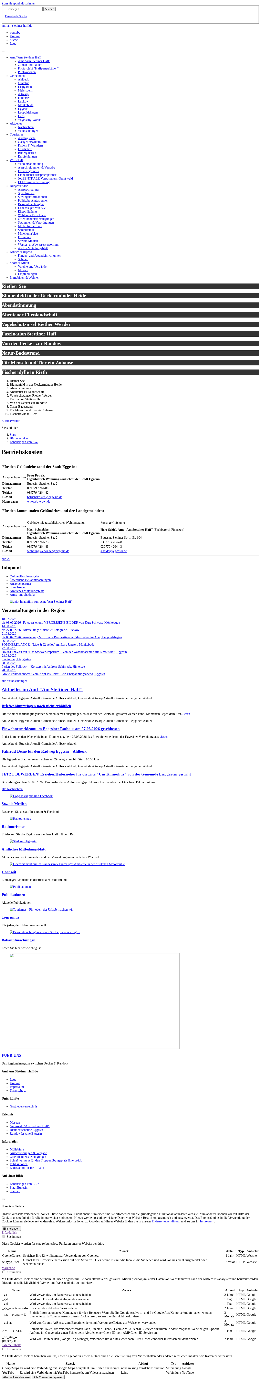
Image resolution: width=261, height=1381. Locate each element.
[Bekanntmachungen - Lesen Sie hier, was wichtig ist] (45, 932)
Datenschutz (18, 1090)
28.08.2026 (9, 655)
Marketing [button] (8, 1268)
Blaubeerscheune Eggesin (26, 1130)
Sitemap (15, 1191)
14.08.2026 (9, 626)
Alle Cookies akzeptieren (48, 1377)
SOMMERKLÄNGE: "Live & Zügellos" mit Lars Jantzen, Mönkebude (48, 644)
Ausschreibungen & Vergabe (28, 1153)
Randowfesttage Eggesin (26, 1133)
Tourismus (10, 917)
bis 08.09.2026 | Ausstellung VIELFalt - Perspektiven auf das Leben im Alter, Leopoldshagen (62, 637)
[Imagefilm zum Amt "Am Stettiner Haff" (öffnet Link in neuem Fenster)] (41, 601)
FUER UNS (11, 1055)
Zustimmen (14, 1236)
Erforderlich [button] (9, 1232)
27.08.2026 (9, 648)
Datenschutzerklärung (166, 1221)
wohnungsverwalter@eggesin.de (48, 551)
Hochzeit (9, 872)
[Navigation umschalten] (3, 51)
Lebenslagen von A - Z (25, 1184)
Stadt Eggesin (19, 1187)
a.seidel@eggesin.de (114, 551)
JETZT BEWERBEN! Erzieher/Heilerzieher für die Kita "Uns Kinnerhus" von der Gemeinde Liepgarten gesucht (96, 774)
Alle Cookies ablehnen (16, 1377)
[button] (6, 420)
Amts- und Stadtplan (23, 594)
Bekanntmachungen (18, 940)
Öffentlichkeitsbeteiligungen (28, 1156)
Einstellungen (11, 1228)
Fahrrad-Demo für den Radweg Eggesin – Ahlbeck (44, 751)
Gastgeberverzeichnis (23, 1106)
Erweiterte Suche (16, 16)
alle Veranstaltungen (15, 681)
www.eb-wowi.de (38, 501)
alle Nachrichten (12, 789)
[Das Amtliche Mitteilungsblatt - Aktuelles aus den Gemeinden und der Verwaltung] (23, 841)
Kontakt (15, 1083)
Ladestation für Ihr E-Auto (27, 1167)
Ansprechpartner (20, 583)
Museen (15, 1122)
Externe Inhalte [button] (11, 1345)
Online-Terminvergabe (24, 576)
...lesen (185, 714)
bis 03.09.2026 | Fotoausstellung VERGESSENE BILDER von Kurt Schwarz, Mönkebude (61, 622)
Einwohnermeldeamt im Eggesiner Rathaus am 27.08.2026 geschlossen (61, 729)
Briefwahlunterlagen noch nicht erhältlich (36, 706)
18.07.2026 (9, 619)
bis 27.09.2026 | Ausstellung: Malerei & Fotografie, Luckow (40, 630)
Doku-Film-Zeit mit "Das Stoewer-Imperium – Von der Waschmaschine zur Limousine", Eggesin (64, 652)
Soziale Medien (14, 804)
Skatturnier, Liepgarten (16, 659)
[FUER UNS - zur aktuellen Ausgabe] (95, 1047)
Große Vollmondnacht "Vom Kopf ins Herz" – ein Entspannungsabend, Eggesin (53, 674)
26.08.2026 (9, 641)
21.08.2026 (9, 633)
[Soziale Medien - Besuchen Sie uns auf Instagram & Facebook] (31, 796)
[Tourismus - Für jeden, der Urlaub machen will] (41, 909)
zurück (6, 559)
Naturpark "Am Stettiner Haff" (30, 1126)
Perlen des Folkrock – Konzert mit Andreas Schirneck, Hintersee (43, 666)
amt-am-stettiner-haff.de (17, 25)
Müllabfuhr (17, 1149)
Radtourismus (13, 826)
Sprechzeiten (18, 587)
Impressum (17, 1087)
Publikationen (13, 894)
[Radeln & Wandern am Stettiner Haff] (20, 818)
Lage (13, 1079)
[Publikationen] (20, 886)
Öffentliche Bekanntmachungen (30, 580)
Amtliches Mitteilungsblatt (27, 591)
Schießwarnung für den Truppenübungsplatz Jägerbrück (46, 1160)
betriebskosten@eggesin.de (44, 497)
